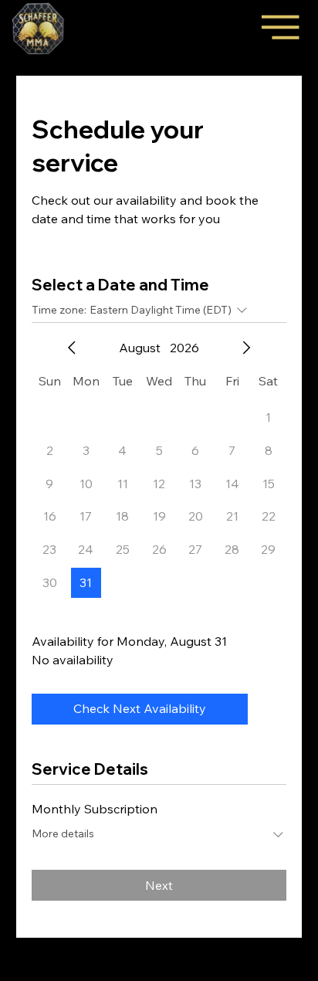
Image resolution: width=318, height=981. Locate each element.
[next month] (246, 347)
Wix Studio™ (159, 974)
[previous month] (72, 347)
